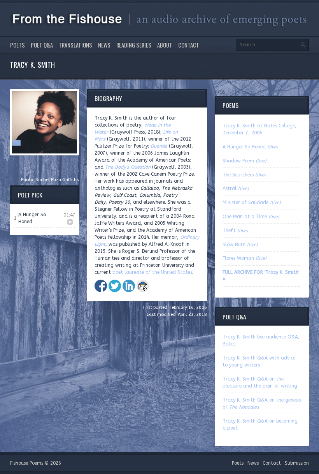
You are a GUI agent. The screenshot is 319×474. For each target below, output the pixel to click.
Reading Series (133, 45)
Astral (236, 188)
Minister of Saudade (252, 202)
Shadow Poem (244, 161)
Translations (75, 45)
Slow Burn (240, 244)
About (164, 45)
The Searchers (244, 175)
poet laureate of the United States (152, 272)
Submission (297, 463)
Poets (17, 45)
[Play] (70, 222)
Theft (235, 230)
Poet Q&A (42, 45)
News (104, 45)
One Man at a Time (251, 216)
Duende (159, 146)
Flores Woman (244, 258)
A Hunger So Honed (250, 147)
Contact (188, 45)
